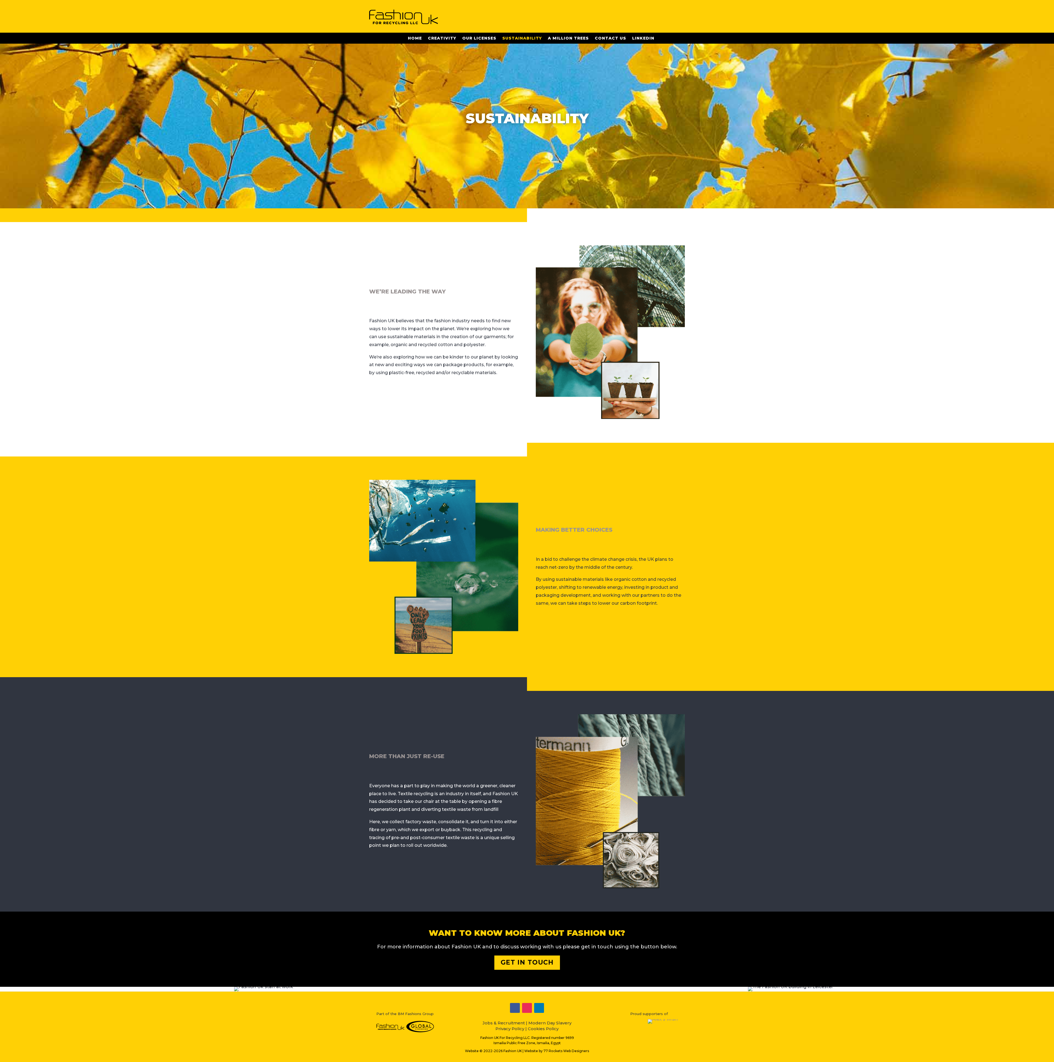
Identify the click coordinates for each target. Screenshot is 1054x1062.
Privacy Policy (509, 1028)
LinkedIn (643, 38)
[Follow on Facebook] (515, 1008)
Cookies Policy (543, 1028)
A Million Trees (568, 38)
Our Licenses (479, 38)
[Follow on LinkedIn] (539, 1008)
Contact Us (610, 38)
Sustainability (522, 38)
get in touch (527, 962)
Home (415, 38)
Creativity (442, 38)
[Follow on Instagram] (527, 1008)
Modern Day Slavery (549, 1022)
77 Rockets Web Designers (566, 1051)
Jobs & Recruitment (504, 1022)
